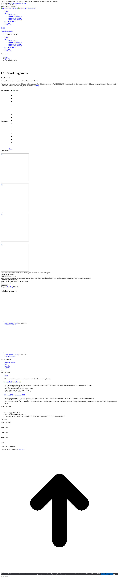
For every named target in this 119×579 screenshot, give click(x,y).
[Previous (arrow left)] (1, 572)
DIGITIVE (21, 449)
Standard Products (9, 362)
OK (102, 574)
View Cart (4, 31)
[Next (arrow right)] (3, 572)
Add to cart (4, 285)
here (37, 85)
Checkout (9, 31)
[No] (114, 574)
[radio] (15, 90)
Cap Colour (5, 121)
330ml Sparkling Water (11, 354)
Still (5, 364)
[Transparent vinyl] (59, 227)
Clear (10, 149)
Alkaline (6, 367)
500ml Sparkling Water (11, 323)
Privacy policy (109, 574)
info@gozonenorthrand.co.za (17, 3)
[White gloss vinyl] (59, 197)
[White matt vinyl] (59, 167)
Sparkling (10, 287)
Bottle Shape (5, 90)
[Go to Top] (59, 569)
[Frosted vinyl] (59, 257)
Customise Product (10, 325)
